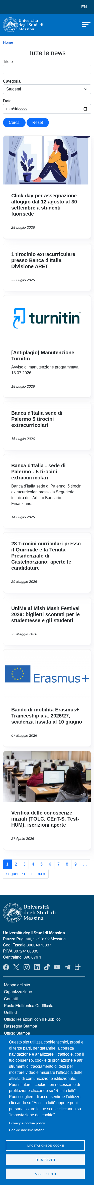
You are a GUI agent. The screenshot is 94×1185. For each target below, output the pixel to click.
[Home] (23, 25)
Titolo (8, 61)
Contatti (11, 999)
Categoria (12, 81)
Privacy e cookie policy (27, 1123)
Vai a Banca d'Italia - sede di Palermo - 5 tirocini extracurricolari (47, 491)
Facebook (6, 967)
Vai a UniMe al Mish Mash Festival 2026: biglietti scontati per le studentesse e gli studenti (47, 621)
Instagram (27, 967)
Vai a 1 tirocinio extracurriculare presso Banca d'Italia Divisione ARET (47, 267)
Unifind (10, 1012)
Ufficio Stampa (17, 1033)
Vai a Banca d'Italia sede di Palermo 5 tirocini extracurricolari (47, 426)
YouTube (57, 967)
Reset (37, 122)
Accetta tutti (45, 1173)
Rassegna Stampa (20, 1026)
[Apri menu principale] (83, 24)
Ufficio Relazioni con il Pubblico (32, 1019)
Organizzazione (18, 991)
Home (8, 42)
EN (84, 7)
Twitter (16, 967)
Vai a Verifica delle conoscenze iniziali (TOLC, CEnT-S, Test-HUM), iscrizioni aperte (47, 800)
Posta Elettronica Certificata (28, 1005)
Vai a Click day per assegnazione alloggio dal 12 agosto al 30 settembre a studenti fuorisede (47, 187)
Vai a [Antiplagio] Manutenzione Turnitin (47, 346)
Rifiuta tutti (45, 1159)
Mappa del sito (17, 985)
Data (7, 101)
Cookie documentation (27, 1130)
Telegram (67, 967)
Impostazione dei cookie (45, 1145)
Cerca (14, 122)
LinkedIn (37, 967)
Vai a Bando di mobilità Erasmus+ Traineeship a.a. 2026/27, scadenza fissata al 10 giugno (47, 698)
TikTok (47, 967)
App (78, 967)
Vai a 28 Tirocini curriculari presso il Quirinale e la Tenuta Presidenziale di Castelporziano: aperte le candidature (47, 562)
